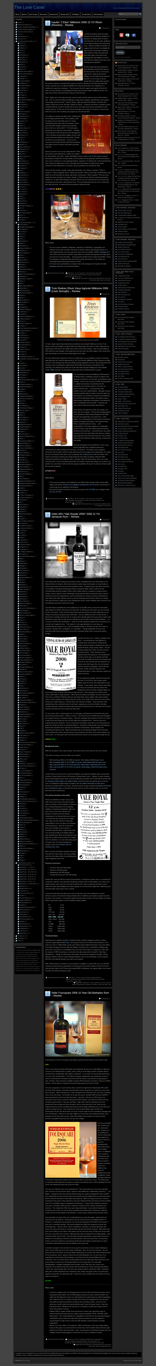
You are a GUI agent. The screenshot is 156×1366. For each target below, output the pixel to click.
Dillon (21, 391)
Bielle (21, 281)
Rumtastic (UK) (122, 473)
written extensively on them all (92, 783)
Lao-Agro (22, 535)
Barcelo (22, 264)
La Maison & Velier (25, 525)
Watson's (22, 829)
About (17, 14)
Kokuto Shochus (24, 909)
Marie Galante (24, 147)
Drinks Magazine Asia (124, 396)
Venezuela (23, 217)
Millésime (104, 504)
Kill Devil (22, 511)
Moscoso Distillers (25, 603)
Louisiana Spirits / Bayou (27, 556)
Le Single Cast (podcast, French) (127, 339)
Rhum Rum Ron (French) (125, 445)
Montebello (23, 596)
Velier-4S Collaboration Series (103, 1346)
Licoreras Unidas (25, 544)
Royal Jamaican (24, 716)
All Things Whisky (123, 387)
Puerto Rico (23, 175)
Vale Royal (101, 984)
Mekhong (22, 575)
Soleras (22, 921)
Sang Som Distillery (25, 745)
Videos (20, 940)
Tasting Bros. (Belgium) (124, 266)
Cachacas (23, 891)
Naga (21, 620)
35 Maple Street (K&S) (26, 227)
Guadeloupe (23, 116)
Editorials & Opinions (24, 24)
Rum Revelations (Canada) (125, 304)
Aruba (21, 50)
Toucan (22, 806)
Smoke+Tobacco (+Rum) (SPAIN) (127, 229)
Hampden (22, 460)
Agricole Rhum (100, 278)
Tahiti (21, 196)
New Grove (23, 624)
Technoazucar (24, 792)
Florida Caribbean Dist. (26, 436)
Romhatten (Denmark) (124, 290)
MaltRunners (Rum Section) (126, 222)
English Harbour (24, 427)
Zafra (21, 855)
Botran (22, 297)
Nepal (21, 158)
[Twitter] (127, 35)
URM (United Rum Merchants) (28, 820)
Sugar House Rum (25, 780)
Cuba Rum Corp (24, 370)
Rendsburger (23, 695)
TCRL (21, 789)
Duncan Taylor (24, 410)
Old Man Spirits (24, 648)
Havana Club (23, 462)
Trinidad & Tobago (25, 206)
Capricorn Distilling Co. (26, 316)
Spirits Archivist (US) (123, 263)
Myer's (21, 617)
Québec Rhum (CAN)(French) (126, 287)
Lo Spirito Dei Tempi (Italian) (126, 440)
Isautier (71, 274)
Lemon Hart (23, 542)
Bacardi (22, 257)
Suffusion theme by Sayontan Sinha (132, 1360)
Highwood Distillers (25, 469)
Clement (22, 352)
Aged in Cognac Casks (90, 278)
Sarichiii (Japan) (122, 227)
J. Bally (22, 493)
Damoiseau (23, 372)
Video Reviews (98, 14)
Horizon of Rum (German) (125, 362)
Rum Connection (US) (124, 295)
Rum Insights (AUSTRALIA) (125, 461)
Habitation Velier (24, 455)
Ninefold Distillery (25, 632)
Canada (22, 78)
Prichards (22, 679)
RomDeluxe (23, 712)
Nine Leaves (23, 629)
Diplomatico (23, 394)
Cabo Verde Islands (25, 74)
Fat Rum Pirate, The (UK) (125, 210)
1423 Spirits (23, 224)
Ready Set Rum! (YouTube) (125, 344)
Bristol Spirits (23, 300)
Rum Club (23, 721)
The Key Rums (86, 14)
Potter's (22, 676)
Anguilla (22, 45)
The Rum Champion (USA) (125, 378)
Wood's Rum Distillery (26, 848)
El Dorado (23, 420)
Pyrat (21, 686)
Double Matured (98, 1339)
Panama (22, 165)
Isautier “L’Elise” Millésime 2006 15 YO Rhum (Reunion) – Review (76, 23)
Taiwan (22, 198)
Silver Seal (23, 759)
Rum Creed (121, 452)
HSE (21, 476)
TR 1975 (58, 492)
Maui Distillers (24, 570)
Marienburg (23, 563)
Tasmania (22, 201)
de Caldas (23, 375)
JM (20, 502)
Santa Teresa (23, 747)
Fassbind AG (23, 429)
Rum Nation (23, 723)
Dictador (22, 389)
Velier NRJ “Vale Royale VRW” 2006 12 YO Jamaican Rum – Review (75, 515)
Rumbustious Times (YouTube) (126, 346)
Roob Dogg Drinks (123, 447)
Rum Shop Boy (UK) (123, 256)
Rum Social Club (122, 259)
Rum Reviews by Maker (95, 500)
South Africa (23, 182)
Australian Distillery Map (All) (126, 394)
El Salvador (23, 104)
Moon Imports (24, 601)
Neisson (22, 622)
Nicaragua (23, 161)
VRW (109, 984)
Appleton (22, 250)
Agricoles (82, 273)
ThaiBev (22, 796)
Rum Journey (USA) (123, 252)
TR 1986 (92, 489)
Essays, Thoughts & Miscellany (26, 27)
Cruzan (22, 368)
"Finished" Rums (24, 865)
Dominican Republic (26, 100)
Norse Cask (23, 636)
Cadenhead (23, 312)
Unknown (22, 210)
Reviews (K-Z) (64, 14)
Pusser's (22, 683)
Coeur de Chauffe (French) (125, 278)
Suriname (22, 194)
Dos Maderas (23, 405)
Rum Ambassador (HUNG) (125, 369)
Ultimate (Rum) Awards (124, 408)
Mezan (22, 580)
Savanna (22, 749)
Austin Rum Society (123, 424)
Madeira (22, 144)
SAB (21, 728)
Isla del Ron (23, 490)
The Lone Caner (29, 7)
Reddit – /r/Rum (122, 399)
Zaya (21, 858)
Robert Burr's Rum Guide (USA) (127, 403)
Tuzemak (22, 815)
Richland (22, 705)
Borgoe (22, 295)
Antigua (22, 48)
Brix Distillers (23, 302)
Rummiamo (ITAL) (123, 306)
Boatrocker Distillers (25, 293)
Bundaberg (23, 307)
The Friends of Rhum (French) (126, 480)
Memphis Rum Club (123, 364)
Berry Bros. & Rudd (25, 279)
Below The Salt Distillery (27, 274)
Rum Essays (33, 14)
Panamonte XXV (98, 1088)
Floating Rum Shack (123, 283)
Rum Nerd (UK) (122, 466)
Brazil (21, 69)
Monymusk (23, 599)
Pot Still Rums (74, 979)
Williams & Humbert (25, 841)
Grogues (22, 905)
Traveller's (23, 808)
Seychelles (23, 180)
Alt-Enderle (23, 241)
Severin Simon (24, 756)
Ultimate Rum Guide (123, 410)
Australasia (23, 55)
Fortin (21, 438)
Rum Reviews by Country (84, 274)
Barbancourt (23, 262)
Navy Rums (23, 912)
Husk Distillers (24, 478)
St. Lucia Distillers (25, 771)
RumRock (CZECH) (123, 309)
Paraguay (22, 168)
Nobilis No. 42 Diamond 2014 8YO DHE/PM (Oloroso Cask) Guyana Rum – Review (129, 122)
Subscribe (120, 52)
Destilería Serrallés (25, 387)
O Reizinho (23, 641)
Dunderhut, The (122, 436)
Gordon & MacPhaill (25, 448)
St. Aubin (22, 768)
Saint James (23, 735)
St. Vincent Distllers (25, 775)
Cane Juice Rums (90, 273)
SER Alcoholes (24, 754)
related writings (72, 781)
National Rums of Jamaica (83, 984)
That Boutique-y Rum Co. (27, 799)
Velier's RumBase (123, 413)
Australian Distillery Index (125, 392)
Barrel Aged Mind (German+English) (128, 426)
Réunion (75, 274)
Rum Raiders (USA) (123, 374)
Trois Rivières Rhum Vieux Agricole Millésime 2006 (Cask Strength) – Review (79, 289)
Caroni (22, 321)
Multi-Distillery (24, 610)
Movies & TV (21, 39)
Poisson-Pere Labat (25, 672)
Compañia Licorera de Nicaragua (29, 359)
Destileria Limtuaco (25, 384)
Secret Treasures (25, 752)
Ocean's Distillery (25, 643)
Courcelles (23, 365)
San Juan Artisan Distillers (27, 742)
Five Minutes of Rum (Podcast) (126, 337)
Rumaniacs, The (122, 469)
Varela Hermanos (25, 822)
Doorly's (22, 403)
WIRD (21, 846)
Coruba (22, 363)
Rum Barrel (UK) (122, 224)
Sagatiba (22, 730)
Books (19, 22)
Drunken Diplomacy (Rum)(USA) (127, 431)
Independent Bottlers (81, 1341)
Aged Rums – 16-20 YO (26, 876)
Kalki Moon (23, 507)
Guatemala (23, 118)
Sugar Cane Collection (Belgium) (127, 478)
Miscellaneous (22, 36)
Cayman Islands (24, 85)
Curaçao (22, 95)
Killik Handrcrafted (25, 514)
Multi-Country (23, 156)
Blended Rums (89, 1339)
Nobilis (22, 634)
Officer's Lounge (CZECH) (125, 366)
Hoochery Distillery (25, 474)
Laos (21, 140)
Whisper (22, 836)
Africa (21, 43)
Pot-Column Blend (92, 1341)
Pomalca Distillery (25, 674)
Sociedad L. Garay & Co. (27, 763)
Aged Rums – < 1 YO (26, 867)
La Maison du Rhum (25, 528)
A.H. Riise (22, 231)
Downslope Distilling (26, 408)
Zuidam (22, 860)
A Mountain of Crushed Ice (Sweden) (128, 421)
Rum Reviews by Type (75, 276)
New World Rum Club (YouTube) (127, 341)
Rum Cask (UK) (122, 292)
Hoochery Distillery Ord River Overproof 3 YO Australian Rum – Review (129, 156)
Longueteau (23, 549)
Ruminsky (55, 273)
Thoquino (22, 803)
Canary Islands (24, 81)
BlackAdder (23, 288)
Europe (83, 977)
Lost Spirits (23, 554)
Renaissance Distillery (26, 693)
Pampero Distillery (25, 662)
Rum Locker (121, 464)
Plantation (23, 669)
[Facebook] (133, 35)
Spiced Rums (23, 924)
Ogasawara (23, 646)
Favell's (22, 431)
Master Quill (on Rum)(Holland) (127, 245)
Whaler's (22, 834)
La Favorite (23, 523)
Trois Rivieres (78, 502)
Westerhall (23, 832)
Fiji (20, 109)
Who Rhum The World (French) (127, 485)
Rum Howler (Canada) (124, 459)
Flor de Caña (23, 434)
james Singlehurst (123, 148)
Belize (21, 64)
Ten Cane (22, 794)
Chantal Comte (24, 342)
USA (21, 215)
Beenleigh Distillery (25, 269)
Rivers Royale (24, 707)
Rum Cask (23, 719)
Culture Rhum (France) (124, 280)
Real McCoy (23, 688)
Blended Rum (88, 1344)
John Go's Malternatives (124, 213)
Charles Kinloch (24, 345)
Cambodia (23, 76)
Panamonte (23, 664)
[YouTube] (121, 35)
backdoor (55, 1339)
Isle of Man (23, 133)
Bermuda (22, 67)
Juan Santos (23, 504)
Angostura (23, 246)
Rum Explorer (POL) (123, 371)
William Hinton (24, 839)
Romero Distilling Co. (26, 714)
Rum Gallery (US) (123, 457)
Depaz (22, 382)
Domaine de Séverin (26, 398)
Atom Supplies (24, 253)
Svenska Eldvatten (25, 782)
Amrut (21, 243)
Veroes (22, 827)
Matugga (22, 566)
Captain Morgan (24, 319)
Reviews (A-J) (53, 14)
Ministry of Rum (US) (123, 247)
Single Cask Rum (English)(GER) (127, 261)
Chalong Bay (23, 337)
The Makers (75, 14)
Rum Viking (121, 376)
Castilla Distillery (24, 330)
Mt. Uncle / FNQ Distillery (27, 608)
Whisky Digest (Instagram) (125, 483)
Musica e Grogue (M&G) (27, 615)
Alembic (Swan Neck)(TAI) (125, 242)
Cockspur (22, 354)
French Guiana (24, 111)
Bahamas (22, 59)
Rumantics (121, 471)
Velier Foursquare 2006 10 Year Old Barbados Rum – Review (80, 994)
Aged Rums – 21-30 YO (26, 879)
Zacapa (22, 853)
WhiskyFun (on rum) (123, 234)
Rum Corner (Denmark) (124, 450)
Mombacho (23, 591)
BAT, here (66, 942)
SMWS (22, 761)
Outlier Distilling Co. (25, 660)
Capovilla (22, 314)
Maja (21, 558)
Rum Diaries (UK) (123, 454)
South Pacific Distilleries (27, 766)
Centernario (23, 335)
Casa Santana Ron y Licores (28, 328)
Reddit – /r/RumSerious (124, 401)
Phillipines (23, 173)
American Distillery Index (125, 389)
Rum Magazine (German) (125, 299)
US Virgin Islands (25, 213)
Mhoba (22, 582)
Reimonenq (23, 690)
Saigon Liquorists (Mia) (26, 733)
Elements (22, 422)
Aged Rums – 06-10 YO (26, 872)
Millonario (22, 584)
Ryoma (22, 726)
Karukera (22, 509)
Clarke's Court (24, 349)
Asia (21, 52)
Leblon (22, 537)
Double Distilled (24, 900)
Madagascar (23, 142)
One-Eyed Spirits (25, 655)
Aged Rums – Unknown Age (28, 884)
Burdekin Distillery (25, 309)
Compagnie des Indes (26, 356)
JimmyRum (23, 500)
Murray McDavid (24, 613)
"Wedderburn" (86, 982)
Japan (21, 137)
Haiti (21, 123)
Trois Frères (23, 811)
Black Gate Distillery (25, 286)
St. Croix (22, 187)
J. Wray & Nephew (25, 497)
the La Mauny (84, 454)
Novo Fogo (23, 639)
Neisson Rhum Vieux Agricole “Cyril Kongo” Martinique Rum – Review (129, 150)
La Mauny (22, 530)
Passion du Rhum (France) (125, 443)
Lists (19, 34)
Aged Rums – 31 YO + (26, 881)
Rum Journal (121, 297)
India (21, 125)
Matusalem (23, 568)
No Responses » (105, 28)
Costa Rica (23, 90)
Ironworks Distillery (25, 485)
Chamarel (22, 340)
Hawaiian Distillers (25, 464)
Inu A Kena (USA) (123, 438)
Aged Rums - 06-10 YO (74, 498)
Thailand (22, 203)
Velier (79, 981)
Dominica (22, 97)
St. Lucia (22, 189)
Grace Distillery (24, 452)
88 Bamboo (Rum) (123, 357)
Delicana (22, 377)
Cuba (21, 92)
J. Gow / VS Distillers (26, 495)
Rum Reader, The (123, 406)
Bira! (21, 283)
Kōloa (21, 516)
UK (21, 208)
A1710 (22, 234)
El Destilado (23, 417)
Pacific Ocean (24, 163)
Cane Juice (107, 278)
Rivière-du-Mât (24, 709)
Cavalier (22, 333)
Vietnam (22, 220)
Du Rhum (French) (123, 433)
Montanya (22, 594)
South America (24, 184)
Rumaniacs (43, 14)
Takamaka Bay (24, 785)
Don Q (21, 401)
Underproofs (23, 928)
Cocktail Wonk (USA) (124, 276)
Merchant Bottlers (25, 577)
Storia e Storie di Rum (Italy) (126, 476)
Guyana (22, 121)
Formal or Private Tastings (25, 29)
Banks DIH (23, 260)
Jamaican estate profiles (56, 781)
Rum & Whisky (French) (124, 249)
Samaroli (22, 738)
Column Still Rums (25, 898)
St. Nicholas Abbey (25, 773)
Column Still (93, 280)
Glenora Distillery (25, 445)
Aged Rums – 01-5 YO (26, 869)
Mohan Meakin (24, 589)
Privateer (22, 681)
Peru (21, 170)
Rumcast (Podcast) (123, 348)
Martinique (71, 500)
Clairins (22, 895)
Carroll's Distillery (25, 323)
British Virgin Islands (26, 71)
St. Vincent (23, 191)
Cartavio (22, 326)
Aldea (21, 239)
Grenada (22, 114)
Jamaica (87, 977)
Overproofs (23, 914)
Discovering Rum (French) (125, 429)
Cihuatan (22, 347)
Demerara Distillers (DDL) (27, 380)
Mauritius (22, 151)
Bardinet (22, 267)
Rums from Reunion (105, 280)
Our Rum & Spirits (25, 657)
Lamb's (22, 533)
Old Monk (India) (24, 650)
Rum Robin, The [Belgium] (125, 254)
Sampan (22, 740)
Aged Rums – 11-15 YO (26, 874)
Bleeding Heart (24, 290)
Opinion (24, 14)
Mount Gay (23, 606)
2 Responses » (106, 294)
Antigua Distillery (25, 248)
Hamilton (22, 457)
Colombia (22, 88)
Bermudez (23, 276)
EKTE (21, 415)
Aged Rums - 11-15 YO (74, 273)
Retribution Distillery (25, 700)
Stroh (21, 778)
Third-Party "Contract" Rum (27, 801)
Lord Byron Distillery (25, 551)
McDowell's (23, 573)
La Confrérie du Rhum (26, 521)
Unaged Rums (24, 926)
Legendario (23, 540)
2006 (82, 278)
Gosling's (22, 450)
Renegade (23, 697)
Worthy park (23, 851)
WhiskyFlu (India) (123, 231)
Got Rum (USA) (122, 285)
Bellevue (22, 272)
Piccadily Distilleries (25, 667)
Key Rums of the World (24, 32)
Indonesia (22, 130)
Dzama (22, 413)
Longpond (93, 977)
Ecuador (22, 102)
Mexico (22, 154)
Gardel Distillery (24, 443)
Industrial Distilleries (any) (27, 483)
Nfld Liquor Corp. (25, 627)
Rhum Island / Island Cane (27, 702)
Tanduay (22, 787)
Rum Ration (121, 302)
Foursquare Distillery (70, 1341)
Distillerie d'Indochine (26, 396)
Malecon (22, 561)
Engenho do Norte (25, 424)
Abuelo (22, 236)
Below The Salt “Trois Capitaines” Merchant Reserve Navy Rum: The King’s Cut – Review (127, 133)
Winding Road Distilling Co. (28, 844)
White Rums (23, 933)
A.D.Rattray (23, 229)
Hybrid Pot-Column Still (26, 907)
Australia (22, 57)
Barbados (82, 1339)
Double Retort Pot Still (99, 982)
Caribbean (23, 83)
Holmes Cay (23, 471)
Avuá (21, 255)
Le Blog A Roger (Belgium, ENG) (127, 215)
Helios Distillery (24, 467)
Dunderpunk (121, 359)
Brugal (22, 304)
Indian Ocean (23, 128)
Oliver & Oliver (24, 653)
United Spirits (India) (26, 818)
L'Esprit (22, 518)
